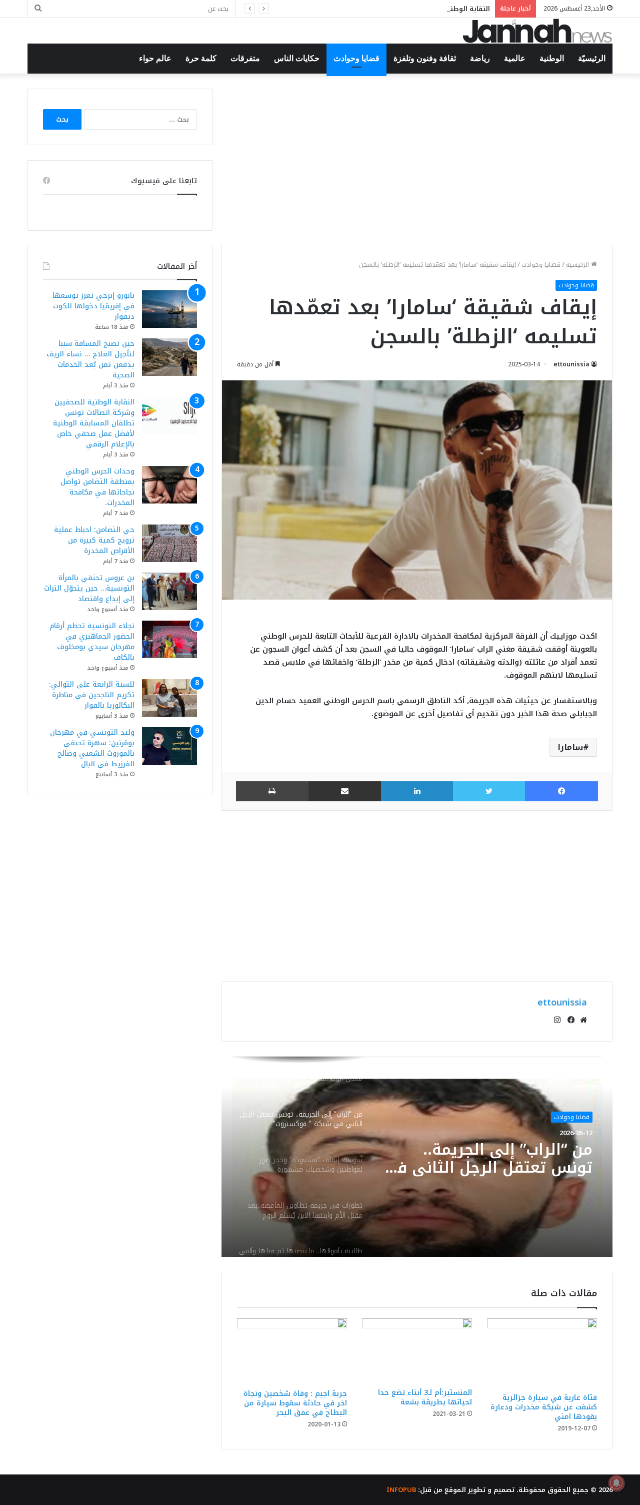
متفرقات (245, 58)
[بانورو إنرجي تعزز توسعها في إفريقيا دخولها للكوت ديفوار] (169, 309)
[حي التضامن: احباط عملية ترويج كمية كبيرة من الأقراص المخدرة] (169, 543)
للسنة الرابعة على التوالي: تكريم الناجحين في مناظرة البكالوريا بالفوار (91, 695)
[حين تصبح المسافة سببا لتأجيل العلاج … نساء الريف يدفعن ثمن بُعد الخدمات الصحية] (169, 357)
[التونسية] (537, 31)
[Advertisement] (417, 159)
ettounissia (572, 364)
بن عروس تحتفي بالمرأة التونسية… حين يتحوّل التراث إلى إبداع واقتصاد (89, 588)
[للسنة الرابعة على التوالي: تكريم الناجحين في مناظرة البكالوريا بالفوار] (169, 698)
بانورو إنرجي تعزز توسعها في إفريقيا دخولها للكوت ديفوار (93, 306)
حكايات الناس (297, 58)
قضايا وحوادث (357, 58)
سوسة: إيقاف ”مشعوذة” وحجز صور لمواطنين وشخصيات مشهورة (503, 1159)
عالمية (515, 58)
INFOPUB (401, 1489)
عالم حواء (155, 58)
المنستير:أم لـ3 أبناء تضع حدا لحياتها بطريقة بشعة (425, 1397)
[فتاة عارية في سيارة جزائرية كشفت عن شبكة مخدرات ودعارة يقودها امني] (542, 1353)
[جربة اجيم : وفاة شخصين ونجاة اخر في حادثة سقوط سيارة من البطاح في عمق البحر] (292, 1350)
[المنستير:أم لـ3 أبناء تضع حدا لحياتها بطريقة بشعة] (417, 1350)
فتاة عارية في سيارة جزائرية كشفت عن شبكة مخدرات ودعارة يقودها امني (543, 1407)
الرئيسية (578, 264)
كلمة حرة (201, 58)
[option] (417, 1157)
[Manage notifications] (616, 1483)
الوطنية (552, 58)
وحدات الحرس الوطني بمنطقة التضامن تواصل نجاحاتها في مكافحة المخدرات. (97, 487)
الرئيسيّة (592, 58)
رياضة (480, 58)
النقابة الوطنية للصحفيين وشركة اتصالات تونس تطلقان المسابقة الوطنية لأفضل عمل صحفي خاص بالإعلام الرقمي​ (313, 9)
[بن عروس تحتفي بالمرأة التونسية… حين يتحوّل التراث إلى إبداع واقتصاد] (169, 591)
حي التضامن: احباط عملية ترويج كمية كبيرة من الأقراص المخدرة (94, 540)
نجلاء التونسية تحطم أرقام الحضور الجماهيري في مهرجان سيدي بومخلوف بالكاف (92, 641)
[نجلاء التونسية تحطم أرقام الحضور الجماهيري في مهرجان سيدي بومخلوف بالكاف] (169, 639)
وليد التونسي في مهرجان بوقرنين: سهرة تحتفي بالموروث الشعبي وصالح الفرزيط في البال (92, 748)
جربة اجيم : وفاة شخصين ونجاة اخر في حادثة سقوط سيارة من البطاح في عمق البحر (295, 1403)
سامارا (570, 747)
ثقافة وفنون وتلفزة (425, 58)
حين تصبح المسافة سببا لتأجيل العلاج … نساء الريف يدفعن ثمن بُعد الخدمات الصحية (90, 359)
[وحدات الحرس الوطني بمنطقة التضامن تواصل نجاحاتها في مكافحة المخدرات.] (169, 485)
